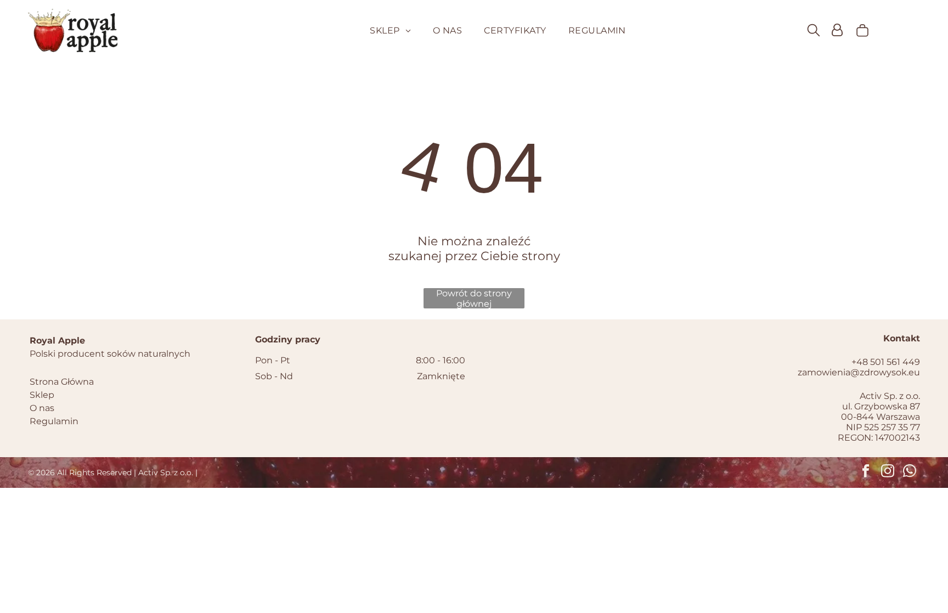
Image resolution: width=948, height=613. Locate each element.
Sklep (42, 395)
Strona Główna (62, 381)
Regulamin (54, 421)
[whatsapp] (909, 472)
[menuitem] (390, 30)
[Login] (837, 30)
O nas (42, 408)
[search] (813, 31)
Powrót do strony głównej (474, 298)
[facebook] (866, 472)
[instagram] (888, 472)
